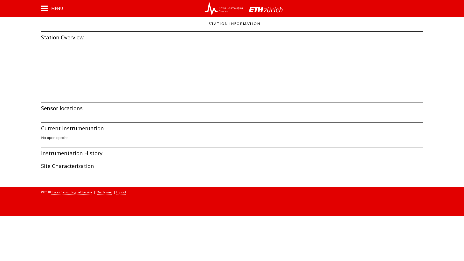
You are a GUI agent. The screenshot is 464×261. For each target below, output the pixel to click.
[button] (52, 8)
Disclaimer (104, 192)
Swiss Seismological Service (71, 192)
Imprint (121, 192)
